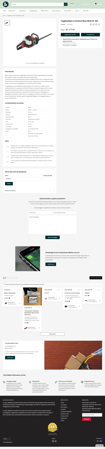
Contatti (63, 409)
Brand (77, 11)
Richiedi (86, 419)
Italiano (5, 438)
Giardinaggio (33, 11)
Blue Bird (63, 24)
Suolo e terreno (56, 11)
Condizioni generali (66, 411)
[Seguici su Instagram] (56, 441)
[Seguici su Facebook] (53, 441)
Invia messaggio (52, 237)
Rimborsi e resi (65, 414)
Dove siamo (64, 407)
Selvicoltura (44, 11)
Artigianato (22, 11)
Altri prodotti (67, 11)
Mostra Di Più (52, 334)
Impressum (64, 418)
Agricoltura (12, 11)
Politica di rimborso (10, 190)
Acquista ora (90, 34)
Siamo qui (10, 357)
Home (4, 11)
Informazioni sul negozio (69, 45)
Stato (6, 175)
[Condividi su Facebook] (91, 24)
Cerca (62, 402)
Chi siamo (63, 405)
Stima (9, 183)
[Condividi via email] (99, 24)
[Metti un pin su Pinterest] (93, 24)
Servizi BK (85, 11)
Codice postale (47, 175)
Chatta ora (51, 264)
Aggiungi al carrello (70, 34)
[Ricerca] (65, 4)
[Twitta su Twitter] (96, 24)
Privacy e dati (64, 416)
